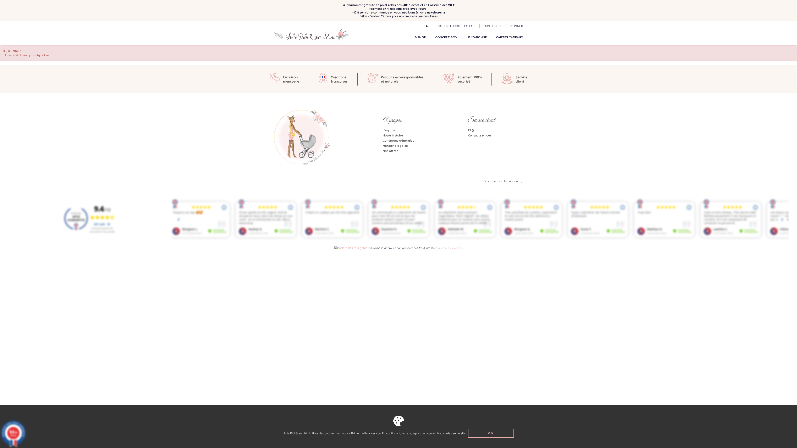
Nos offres (390, 151)
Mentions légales (395, 146)
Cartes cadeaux (509, 37)
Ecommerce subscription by (503, 181)
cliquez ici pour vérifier (449, 248)
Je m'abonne (477, 37)
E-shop (420, 37)
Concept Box (446, 37)
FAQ (471, 130)
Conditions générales (398, 140)
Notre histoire (393, 135)
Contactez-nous (479, 135)
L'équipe (389, 130)
